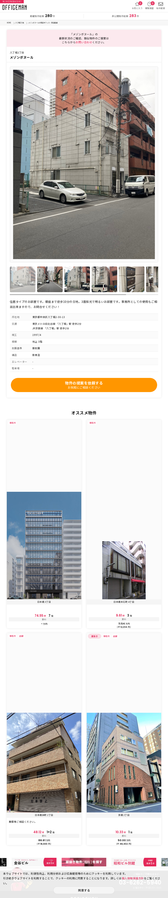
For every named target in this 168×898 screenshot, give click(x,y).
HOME (9, 23)
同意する (84, 890)
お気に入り (137, 6)
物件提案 (160, 8)
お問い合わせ (84, 42)
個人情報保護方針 (133, 878)
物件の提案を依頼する (84, 384)
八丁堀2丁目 (19, 23)
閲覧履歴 (149, 6)
